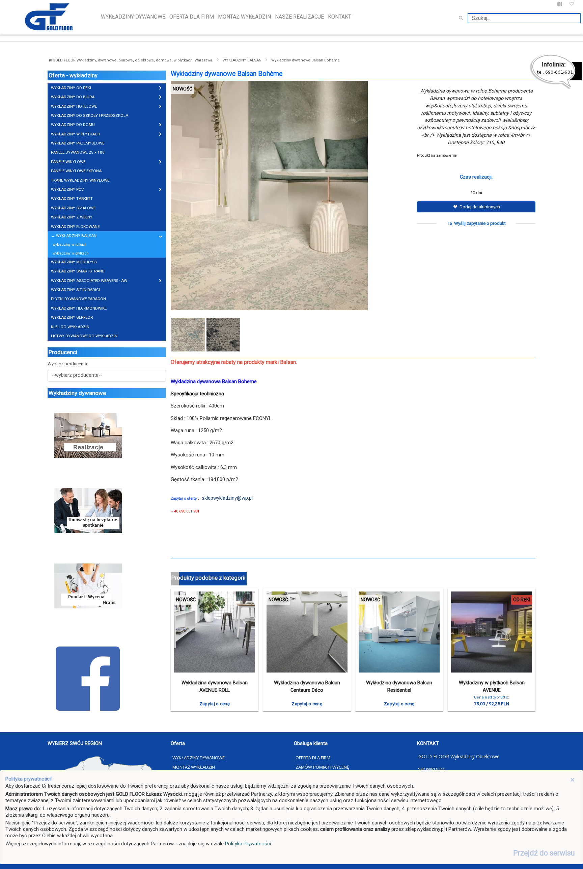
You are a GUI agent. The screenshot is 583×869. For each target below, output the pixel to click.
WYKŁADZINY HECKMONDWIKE (79, 308)
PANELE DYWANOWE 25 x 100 (78, 152)
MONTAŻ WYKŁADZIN (244, 17)
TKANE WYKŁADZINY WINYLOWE (80, 180)
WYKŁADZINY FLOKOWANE (75, 226)
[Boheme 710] (188, 334)
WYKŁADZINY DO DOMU (73, 124)
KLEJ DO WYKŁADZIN (70, 326)
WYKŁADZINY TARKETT (72, 198)
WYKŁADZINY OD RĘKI (71, 87)
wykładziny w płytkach (70, 253)
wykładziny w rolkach (70, 244)
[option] (291, 195)
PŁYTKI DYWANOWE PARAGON (78, 298)
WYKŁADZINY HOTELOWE (74, 106)
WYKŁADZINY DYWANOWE (133, 17)
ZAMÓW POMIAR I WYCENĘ (322, 767)
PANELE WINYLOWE (68, 161)
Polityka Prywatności (248, 844)
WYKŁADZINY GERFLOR (72, 317)
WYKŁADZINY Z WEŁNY (71, 217)
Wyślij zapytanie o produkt (479, 223)
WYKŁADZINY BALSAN (242, 60)
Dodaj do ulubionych (479, 206)
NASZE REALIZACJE (299, 17)
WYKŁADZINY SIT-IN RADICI (75, 289)
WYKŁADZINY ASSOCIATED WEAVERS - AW (89, 280)
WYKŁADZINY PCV (67, 189)
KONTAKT (339, 17)
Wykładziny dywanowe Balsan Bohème (305, 60)
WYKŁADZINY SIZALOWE (73, 208)
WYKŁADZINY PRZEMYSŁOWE (77, 143)
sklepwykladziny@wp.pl (227, 498)
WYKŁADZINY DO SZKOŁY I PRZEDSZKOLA (89, 115)
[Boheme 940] (223, 334)
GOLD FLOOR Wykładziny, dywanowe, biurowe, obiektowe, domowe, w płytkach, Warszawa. (133, 60)
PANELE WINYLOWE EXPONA (76, 170)
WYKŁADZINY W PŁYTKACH (75, 134)
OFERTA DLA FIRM (191, 17)
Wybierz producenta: (68, 363)
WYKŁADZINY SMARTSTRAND (78, 271)
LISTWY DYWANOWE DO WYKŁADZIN (84, 336)
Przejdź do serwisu (544, 853)
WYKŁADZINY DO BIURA (72, 97)
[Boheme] (291, 195)
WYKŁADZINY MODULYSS (74, 262)
